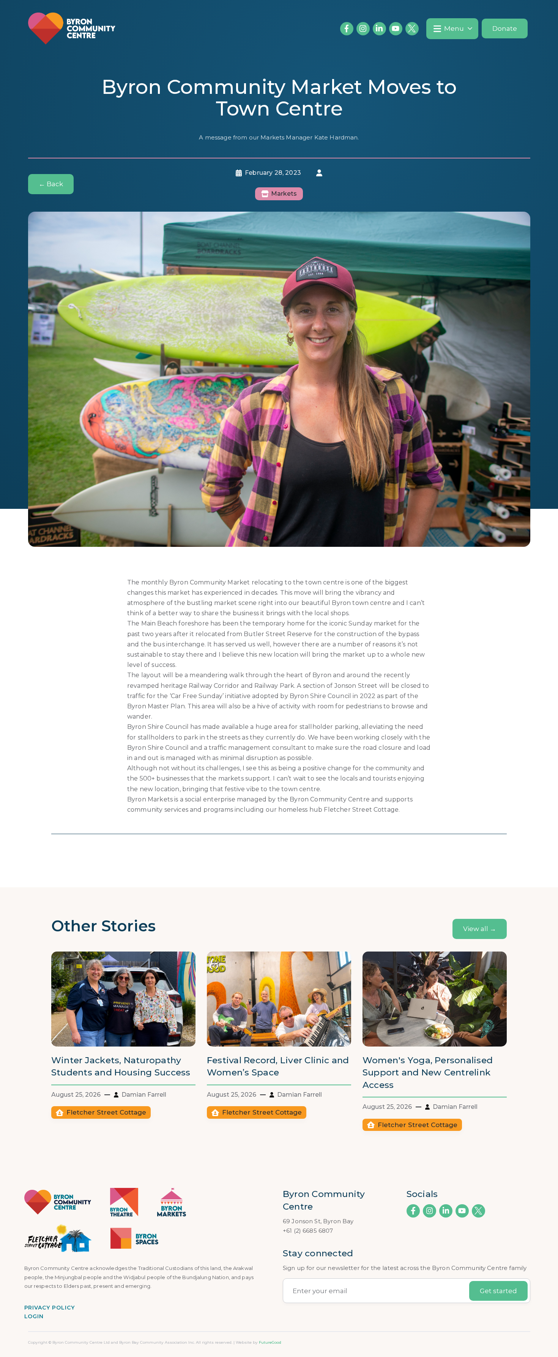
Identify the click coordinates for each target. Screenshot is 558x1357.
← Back (51, 184)
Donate (504, 28)
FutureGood (270, 1342)
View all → (479, 929)
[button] (452, 28)
